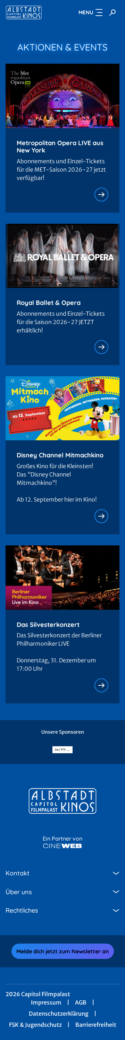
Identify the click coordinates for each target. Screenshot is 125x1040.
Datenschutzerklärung (59, 1013)
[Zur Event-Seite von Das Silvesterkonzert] (101, 685)
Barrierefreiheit (95, 1024)
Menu (85, 12)
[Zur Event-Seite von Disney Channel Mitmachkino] (101, 516)
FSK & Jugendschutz (35, 1024)
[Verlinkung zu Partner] (62, 750)
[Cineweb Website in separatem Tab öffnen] (62, 846)
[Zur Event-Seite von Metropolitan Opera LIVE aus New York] (101, 195)
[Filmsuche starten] (112, 12)
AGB (80, 1002)
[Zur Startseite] (28, 12)
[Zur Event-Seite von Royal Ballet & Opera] (101, 347)
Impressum (46, 1002)
